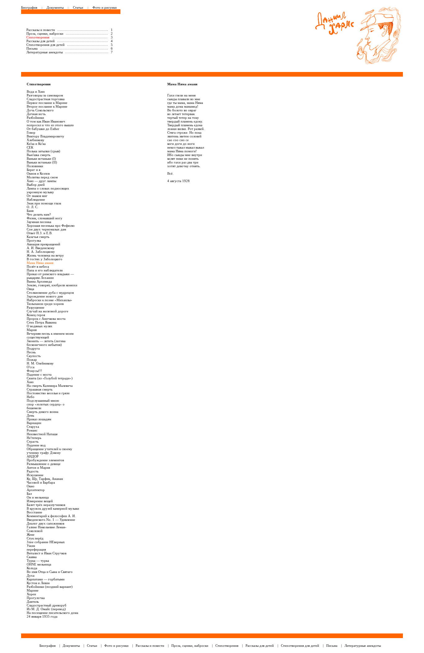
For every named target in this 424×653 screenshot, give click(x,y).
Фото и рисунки (104, 7)
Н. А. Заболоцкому (41, 251)
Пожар (32, 359)
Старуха (33, 426)
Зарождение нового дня (45, 296)
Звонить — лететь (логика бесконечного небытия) (46, 343)
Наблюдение (36, 199)
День (30, 415)
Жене (30, 534)
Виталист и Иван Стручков (46, 553)
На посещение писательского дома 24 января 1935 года (52, 614)
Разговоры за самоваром (45, 95)
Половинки (35, 166)
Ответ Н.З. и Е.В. (39, 233)
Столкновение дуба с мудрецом (50, 292)
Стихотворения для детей (45, 45)
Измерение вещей (40, 501)
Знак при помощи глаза (44, 203)
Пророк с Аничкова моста (46, 318)
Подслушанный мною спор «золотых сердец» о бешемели (46, 404)
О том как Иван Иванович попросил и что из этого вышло (50, 123)
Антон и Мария (38, 467)
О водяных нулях (39, 326)
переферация (36, 549)
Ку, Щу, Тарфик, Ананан (45, 479)
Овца (30, 289)
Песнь (31, 352)
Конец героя (36, 315)
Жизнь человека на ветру (45, 255)
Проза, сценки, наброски (44, 33)
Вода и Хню (36, 91)
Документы (55, 7)
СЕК (30, 147)
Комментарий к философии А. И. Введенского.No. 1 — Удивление (51, 517)
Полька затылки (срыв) (43, 151)
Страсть (32, 441)
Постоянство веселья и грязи (48, 393)
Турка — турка (38, 560)
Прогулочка (36, 598)
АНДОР (32, 456)
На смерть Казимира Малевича (50, 385)
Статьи (78, 7)
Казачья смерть (38, 237)
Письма (32, 48)
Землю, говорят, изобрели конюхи (52, 285)
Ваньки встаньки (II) (42, 162)
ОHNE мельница (39, 564)
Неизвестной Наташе (42, 434)
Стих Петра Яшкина (41, 322)
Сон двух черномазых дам (46, 229)
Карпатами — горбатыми (46, 579)
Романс (32, 430)
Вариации (34, 423)
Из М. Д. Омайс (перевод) (46, 609)
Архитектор (36, 490)
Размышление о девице (44, 464)
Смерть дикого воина (42, 412)
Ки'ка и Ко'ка (36, 143)
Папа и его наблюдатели (45, 270)
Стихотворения (37, 37)
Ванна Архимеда (39, 281)
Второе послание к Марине (47, 106)
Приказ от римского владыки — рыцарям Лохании (50, 276)
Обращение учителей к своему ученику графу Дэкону (49, 450)
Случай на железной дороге (47, 311)
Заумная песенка (39, 222)
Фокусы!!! (34, 371)
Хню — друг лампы (41, 181)
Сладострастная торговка (46, 99)
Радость (32, 471)
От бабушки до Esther (43, 129)
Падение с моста (39, 374)
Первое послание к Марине (47, 103)
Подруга (33, 348)
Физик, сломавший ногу (44, 218)
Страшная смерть (39, 389)
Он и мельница (38, 497)
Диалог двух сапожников (45, 523)
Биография (29, 7)
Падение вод (36, 445)
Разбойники (35, 117)
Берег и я (33, 170)
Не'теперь (34, 438)
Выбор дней (36, 184)
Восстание (34, 512)
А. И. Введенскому (41, 248)
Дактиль (33, 601)
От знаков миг (37, 196)
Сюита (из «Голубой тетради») (50, 378)
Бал (29, 493)
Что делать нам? (39, 214)
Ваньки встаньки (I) (41, 158)
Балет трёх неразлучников (46, 505)
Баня (30, 210)
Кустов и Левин (38, 583)
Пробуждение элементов (45, 460)
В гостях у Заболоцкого (44, 259)
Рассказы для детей (40, 41)
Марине (32, 590)
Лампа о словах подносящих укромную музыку (48, 190)
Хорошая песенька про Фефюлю (50, 225)
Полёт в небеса (38, 266)
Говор (31, 132)
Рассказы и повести (40, 30)
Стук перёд (35, 538)
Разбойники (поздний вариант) (50, 586)
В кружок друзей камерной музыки (53, 508)
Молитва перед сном (42, 177)
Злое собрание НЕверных (46, 542)
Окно (30, 486)
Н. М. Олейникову (40, 363)
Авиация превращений (43, 244)
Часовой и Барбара (41, 482)
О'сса (30, 367)
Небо (30, 397)
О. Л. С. (32, 207)
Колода (32, 568)
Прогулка (34, 240)
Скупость (34, 356)
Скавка (32, 557)
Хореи (31, 594)
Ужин (31, 546)
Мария (32, 330)
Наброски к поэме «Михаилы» (49, 300)
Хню (30, 382)
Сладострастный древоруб (46, 605)
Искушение (35, 475)
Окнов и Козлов (38, 173)
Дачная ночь (36, 114)
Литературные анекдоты (44, 52)
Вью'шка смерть (38, 155)
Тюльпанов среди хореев (45, 304)
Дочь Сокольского (40, 110)
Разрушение (35, 307)
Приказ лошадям (39, 419)
